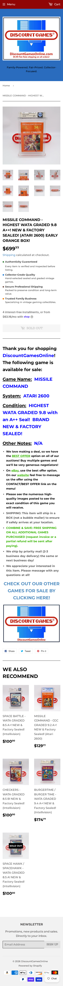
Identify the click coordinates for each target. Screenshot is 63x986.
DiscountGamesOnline (34, 961)
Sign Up (52, 944)
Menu (11, 4)
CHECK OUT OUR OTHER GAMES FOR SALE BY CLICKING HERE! (31, 590)
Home (6, 85)
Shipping (9, 255)
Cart (57, 4)
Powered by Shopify (30, 965)
